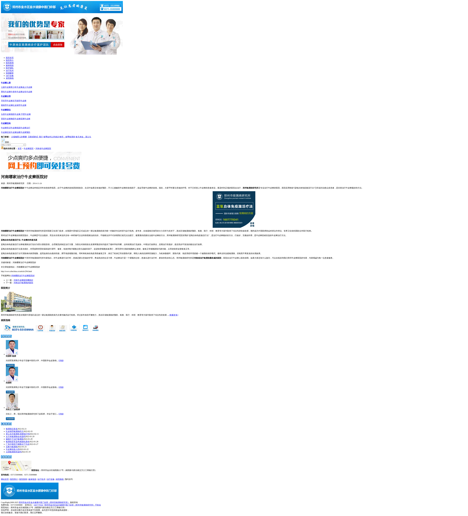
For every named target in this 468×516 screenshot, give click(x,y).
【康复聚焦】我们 (35, 137)
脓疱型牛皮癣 (7, 105)
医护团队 (10, 68)
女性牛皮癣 (27, 92)
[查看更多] (173, 315)
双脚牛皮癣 (25, 119)
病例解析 (10, 73)
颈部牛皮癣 (16, 114)
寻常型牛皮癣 (7, 101)
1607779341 (38, 505)
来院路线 (10, 78)
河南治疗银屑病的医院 (23, 283)
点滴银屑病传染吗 (13, 452)
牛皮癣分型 (6, 96)
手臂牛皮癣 (26, 114)
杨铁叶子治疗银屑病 (14, 439)
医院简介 (10, 60)
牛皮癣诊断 (15, 132)
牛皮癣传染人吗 (13, 449)
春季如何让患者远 (51, 137)
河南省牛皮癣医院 (43, 148)
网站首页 (5, 479)
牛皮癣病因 (15, 128)
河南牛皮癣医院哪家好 (23, 280)
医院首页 (10, 58)
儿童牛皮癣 (6, 87)
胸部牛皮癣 (15, 119)
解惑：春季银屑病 (67, 137)
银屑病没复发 (12, 429)
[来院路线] (6, 457)
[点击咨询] (10, 366)
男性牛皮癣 (6, 92)
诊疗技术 (10, 70)
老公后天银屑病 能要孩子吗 (18, 434)
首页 (20, 148)
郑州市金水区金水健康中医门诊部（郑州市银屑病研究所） (44, 502)
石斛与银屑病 (12, 447)
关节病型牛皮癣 (19, 101)
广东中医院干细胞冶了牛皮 (17, 444)
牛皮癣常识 (6, 128)
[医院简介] (16, 311)
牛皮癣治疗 (25, 128)
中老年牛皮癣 (16, 92)
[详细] (61, 361)
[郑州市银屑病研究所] (62, 12)
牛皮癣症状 (6, 132)
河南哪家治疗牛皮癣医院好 (23, 276)
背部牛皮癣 (6, 119)
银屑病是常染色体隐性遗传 (17, 442)
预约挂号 (69, 479)
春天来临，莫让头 (83, 137)
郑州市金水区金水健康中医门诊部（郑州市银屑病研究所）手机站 (72, 505)
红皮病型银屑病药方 (14, 431)
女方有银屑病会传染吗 (15, 436)
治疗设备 (10, 76)
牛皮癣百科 (6, 123)
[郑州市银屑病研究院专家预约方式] (51, 331)
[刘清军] (12, 381)
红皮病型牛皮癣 (19, 105)
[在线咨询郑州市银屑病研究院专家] (84, 331)
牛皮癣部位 (6, 110)
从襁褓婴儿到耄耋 (19, 137)
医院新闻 (10, 63)
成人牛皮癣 (27, 87)
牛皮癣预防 (25, 132)
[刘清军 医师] (12, 354)
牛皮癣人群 (6, 83)
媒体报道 (10, 65)
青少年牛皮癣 (16, 87)
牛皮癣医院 (28, 148)
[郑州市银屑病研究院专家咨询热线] (17, 331)
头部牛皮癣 (6, 114)
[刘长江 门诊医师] (12, 408)
